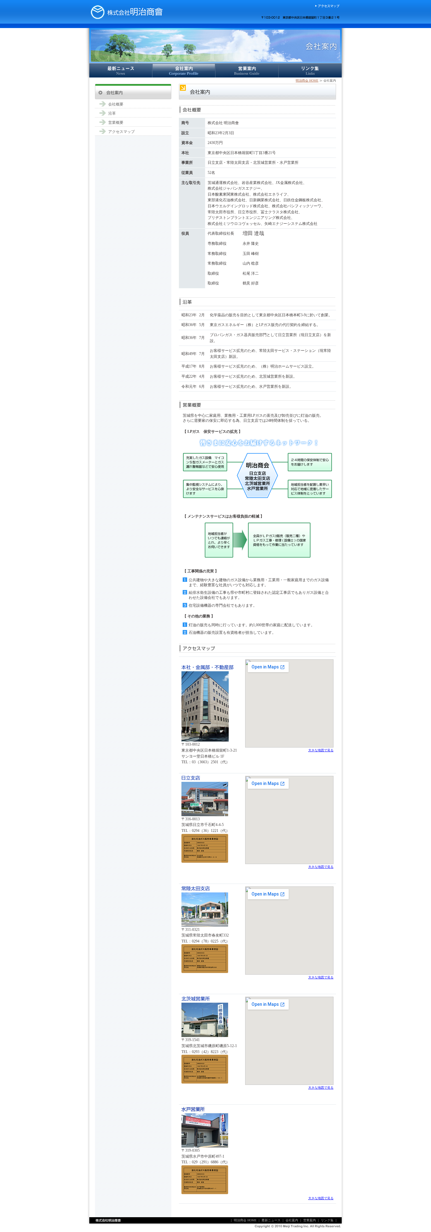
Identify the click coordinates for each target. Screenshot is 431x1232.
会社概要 (115, 104)
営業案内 (247, 70)
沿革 (112, 113)
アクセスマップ (327, 6)
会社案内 (184, 70)
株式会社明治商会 (126, 12)
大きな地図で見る (321, 750)
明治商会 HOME (307, 80)
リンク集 (310, 70)
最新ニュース (120, 70)
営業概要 (115, 122)
